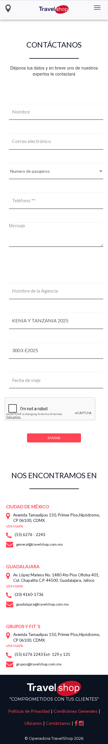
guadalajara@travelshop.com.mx (42, 604)
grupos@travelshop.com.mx (39, 664)
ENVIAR (54, 438)
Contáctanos (58, 723)
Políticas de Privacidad (29, 711)
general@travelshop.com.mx (39, 544)
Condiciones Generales (76, 711)
